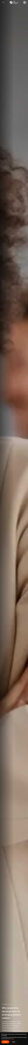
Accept (5, 1042)
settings (12, 1038)
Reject (13, 1042)
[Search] (24, 2)
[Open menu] (3, 2)
